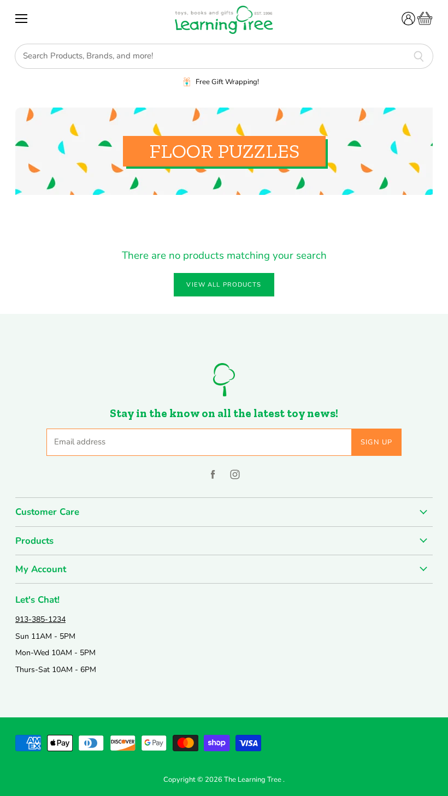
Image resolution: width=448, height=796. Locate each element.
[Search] (418, 56)
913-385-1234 (40, 619)
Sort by (30, 222)
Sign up (377, 442)
